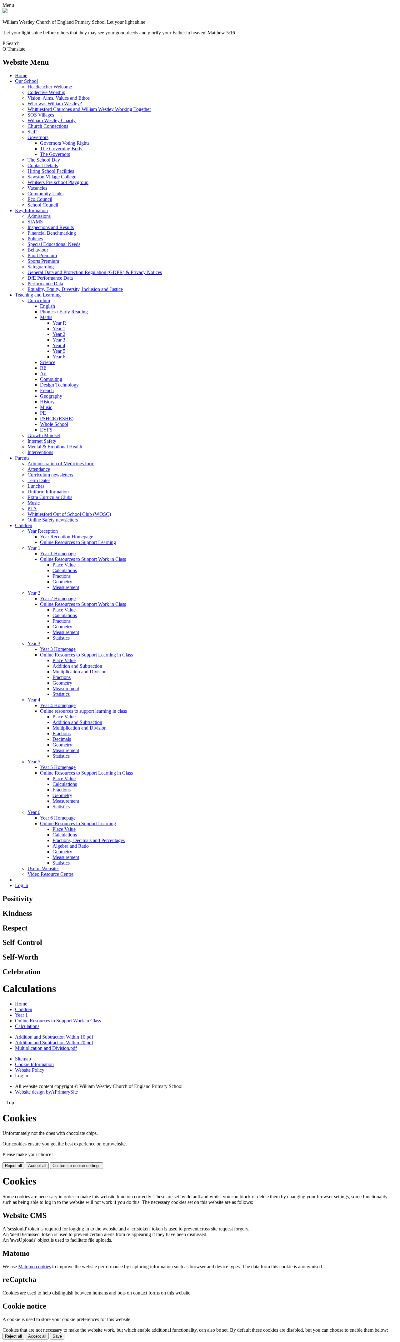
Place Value (64, 564)
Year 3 (58, 339)
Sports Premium (43, 261)
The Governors (55, 154)
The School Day (44, 159)
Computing (51, 379)
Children (23, 525)
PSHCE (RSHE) (56, 418)
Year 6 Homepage (58, 818)
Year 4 (58, 345)
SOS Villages (41, 114)
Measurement (65, 587)
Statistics (61, 638)
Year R (59, 323)
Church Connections (48, 126)
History (47, 401)
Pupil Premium (42, 255)
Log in (21, 885)
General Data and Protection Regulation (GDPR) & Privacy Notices (95, 272)
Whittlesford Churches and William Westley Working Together (89, 109)
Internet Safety (42, 441)
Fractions (61, 576)
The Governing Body (61, 148)
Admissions (39, 216)
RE (43, 368)
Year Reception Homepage (66, 536)
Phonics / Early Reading (64, 311)
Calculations (64, 570)
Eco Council (40, 199)
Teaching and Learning (38, 294)
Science (47, 362)
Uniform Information (48, 491)
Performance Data (45, 283)
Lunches (36, 486)
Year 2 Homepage (58, 598)
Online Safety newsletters (53, 519)
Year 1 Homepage (58, 553)
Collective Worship (46, 92)
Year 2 (58, 334)
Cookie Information (34, 1064)
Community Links (45, 193)
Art (43, 373)
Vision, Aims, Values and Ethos (59, 98)
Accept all (37, 1165)
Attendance (39, 469)
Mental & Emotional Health (55, 446)
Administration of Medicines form (61, 463)
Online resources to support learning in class (83, 711)
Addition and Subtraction (77, 666)
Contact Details (43, 165)
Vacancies (37, 188)
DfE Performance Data (50, 278)
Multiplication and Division (79, 671)
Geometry (62, 581)
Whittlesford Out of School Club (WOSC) (69, 514)
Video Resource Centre (50, 874)
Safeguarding (41, 266)
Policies (35, 238)
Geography (51, 396)
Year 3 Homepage (58, 649)
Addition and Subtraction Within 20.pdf (54, 1042)
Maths (46, 317)
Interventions (40, 452)
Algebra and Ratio (70, 846)
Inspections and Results (51, 227)
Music (46, 407)
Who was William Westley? (55, 103)
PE (43, 413)
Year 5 (58, 351)
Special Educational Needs (54, 244)
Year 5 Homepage (58, 767)
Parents (22, 458)
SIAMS (35, 221)
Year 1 (58, 328)
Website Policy (29, 1070)
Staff (32, 131)
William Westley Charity (52, 120)
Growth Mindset (44, 435)
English (47, 306)
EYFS (46, 429)
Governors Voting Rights (64, 143)
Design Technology (59, 384)
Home (21, 75)
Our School (26, 81)
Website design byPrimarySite (46, 1092)
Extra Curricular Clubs (50, 497)
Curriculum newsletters (50, 474)
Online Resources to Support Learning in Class (86, 654)
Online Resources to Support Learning (78, 542)
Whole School (54, 424)
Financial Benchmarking (52, 233)
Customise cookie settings (76, 1165)
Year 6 (58, 356)
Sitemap (23, 1058)
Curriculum (39, 300)
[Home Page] (5, 11)
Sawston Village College (52, 176)
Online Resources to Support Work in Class (83, 559)
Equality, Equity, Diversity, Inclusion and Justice (75, 289)
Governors (38, 137)
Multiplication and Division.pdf (46, 1048)
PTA (32, 508)
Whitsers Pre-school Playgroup (58, 182)
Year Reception (43, 531)
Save (57, 1336)
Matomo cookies (34, 1266)
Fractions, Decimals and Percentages (88, 840)
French (47, 390)
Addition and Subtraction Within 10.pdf (54, 1037)
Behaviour (38, 249)
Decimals (61, 739)
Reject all (13, 1165)
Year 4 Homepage (58, 705)
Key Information (31, 210)
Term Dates (39, 480)
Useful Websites (43, 868)
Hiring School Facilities (51, 171)
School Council (43, 204)
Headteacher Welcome (50, 86)
